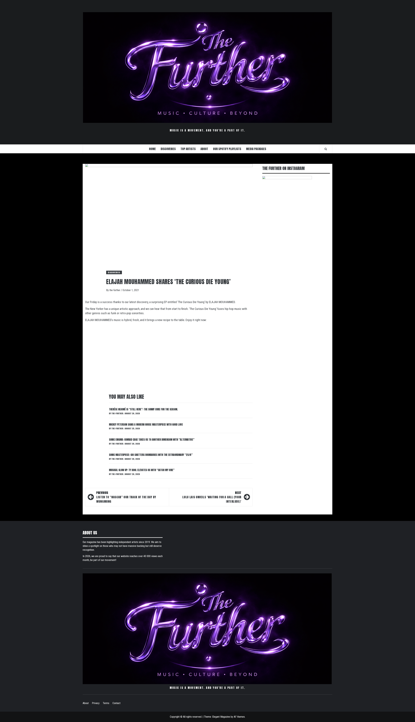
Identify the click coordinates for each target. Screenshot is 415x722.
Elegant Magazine (221, 716)
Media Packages (256, 149)
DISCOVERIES (168, 149)
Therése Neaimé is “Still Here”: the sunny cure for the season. (143, 409)
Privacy (96, 703)
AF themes (239, 716)
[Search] (326, 149)
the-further (115, 290)
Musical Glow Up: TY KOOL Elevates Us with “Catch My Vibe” (141, 470)
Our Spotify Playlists (227, 149)
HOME (152, 149)
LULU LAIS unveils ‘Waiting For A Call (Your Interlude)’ (211, 497)
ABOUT (204, 149)
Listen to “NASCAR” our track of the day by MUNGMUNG (126, 497)
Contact (116, 703)
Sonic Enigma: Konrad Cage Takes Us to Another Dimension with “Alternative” (151, 439)
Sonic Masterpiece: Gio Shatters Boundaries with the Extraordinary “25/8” (151, 455)
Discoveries (114, 272)
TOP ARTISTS (188, 149)
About (86, 703)
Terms (106, 703)
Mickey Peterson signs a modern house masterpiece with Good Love (146, 424)
